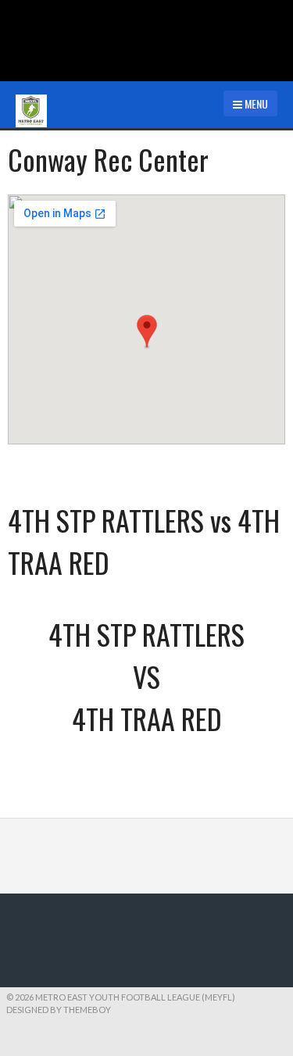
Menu (255, 103)
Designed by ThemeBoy (58, 1009)
